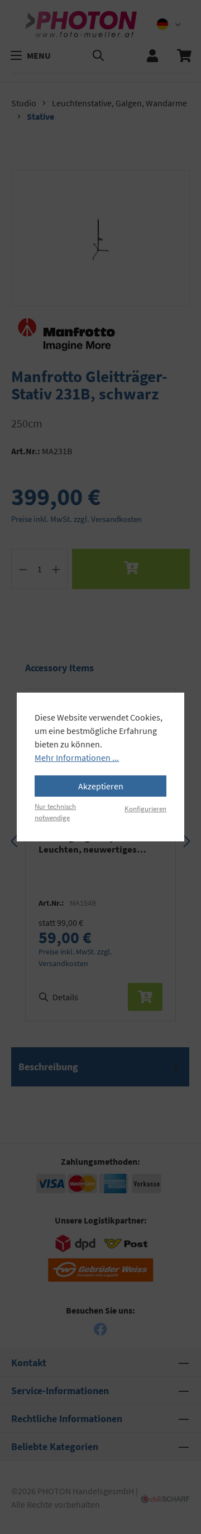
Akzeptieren (100, 786)
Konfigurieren (145, 808)
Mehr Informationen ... (77, 757)
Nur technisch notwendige (55, 811)
